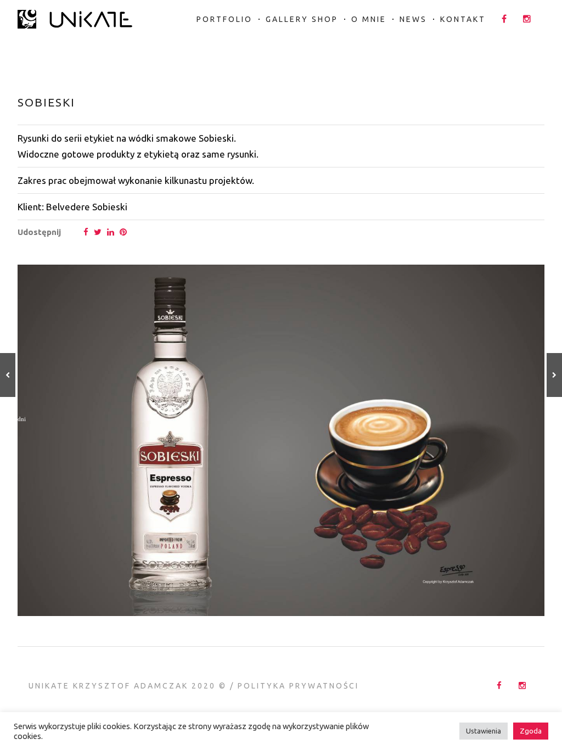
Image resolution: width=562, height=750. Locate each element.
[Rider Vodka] (7, 375)
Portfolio (224, 19)
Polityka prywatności (298, 685)
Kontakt (463, 19)
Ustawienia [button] (483, 731)
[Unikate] (75, 15)
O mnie (368, 19)
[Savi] (554, 375)
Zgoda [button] (531, 731)
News (413, 19)
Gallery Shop (302, 19)
